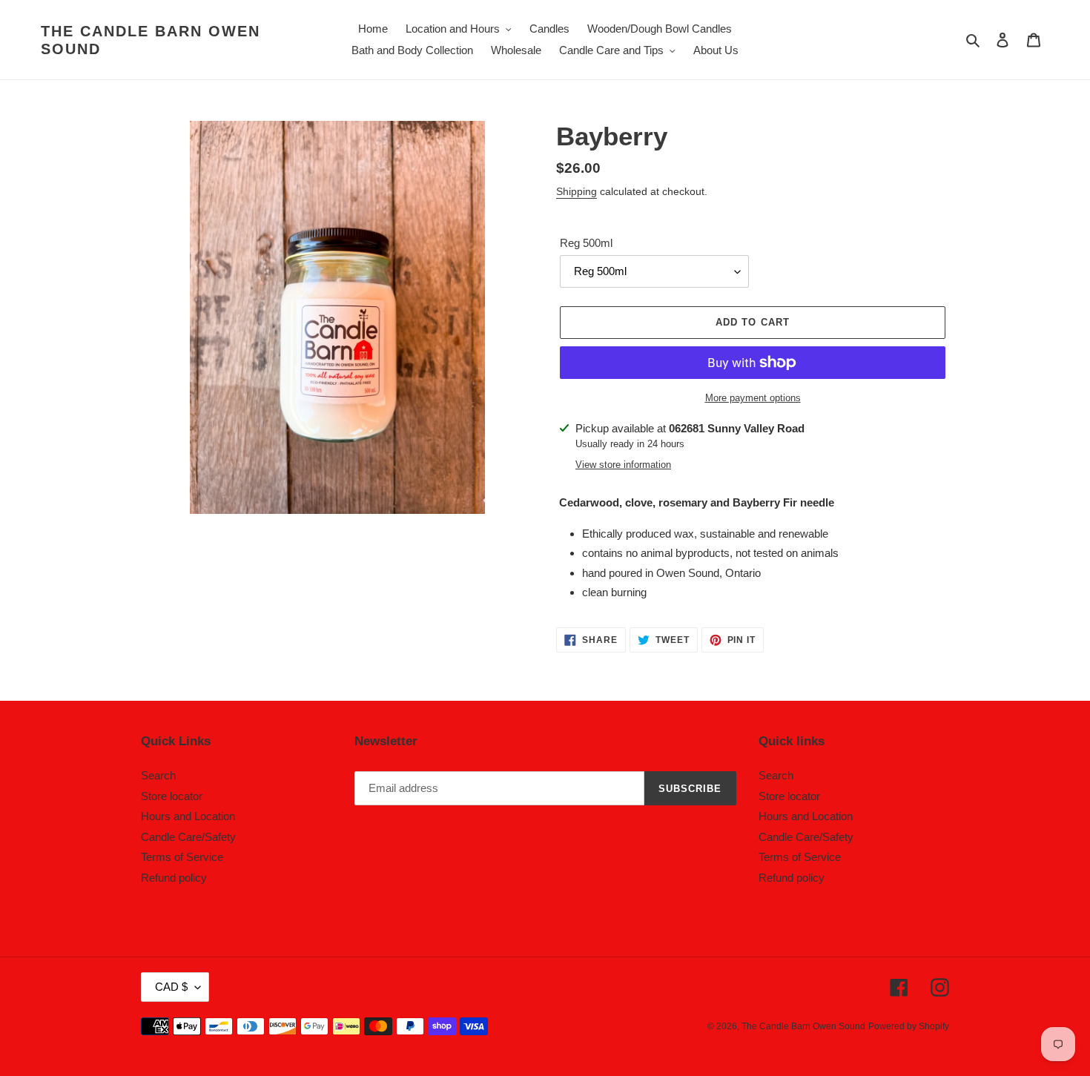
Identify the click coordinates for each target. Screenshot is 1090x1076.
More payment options (753, 397)
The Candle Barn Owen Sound (150, 40)
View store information (623, 464)
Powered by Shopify (908, 1026)
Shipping (576, 191)
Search (158, 775)
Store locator (171, 796)
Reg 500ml (586, 243)
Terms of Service (182, 857)
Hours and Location (188, 816)
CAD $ (171, 986)
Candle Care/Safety (188, 837)
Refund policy (174, 877)
